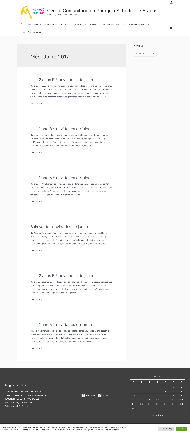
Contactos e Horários (109, 24)
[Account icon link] (171, 2)
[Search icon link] (171, 28)
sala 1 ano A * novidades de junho (61, 324)
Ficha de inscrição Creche (16, 406)
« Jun (154, 415)
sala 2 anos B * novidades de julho (61, 79)
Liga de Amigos (79, 24)
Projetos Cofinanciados (30, 32)
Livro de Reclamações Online (136, 24)
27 (157, 404)
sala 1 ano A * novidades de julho (60, 177)
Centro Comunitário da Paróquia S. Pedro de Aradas (102, 10)
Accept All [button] (181, 428)
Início (21, 24)
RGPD (93, 24)
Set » (160, 415)
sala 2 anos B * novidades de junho (62, 275)
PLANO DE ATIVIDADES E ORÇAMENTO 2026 (25, 395)
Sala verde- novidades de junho (59, 226)
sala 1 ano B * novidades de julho (60, 128)
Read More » (36, 103)
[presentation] (40, 24)
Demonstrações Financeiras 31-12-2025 (23, 391)
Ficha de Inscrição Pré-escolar (18, 402)
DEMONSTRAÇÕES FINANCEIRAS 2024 (23, 399)
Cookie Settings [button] (166, 428)
